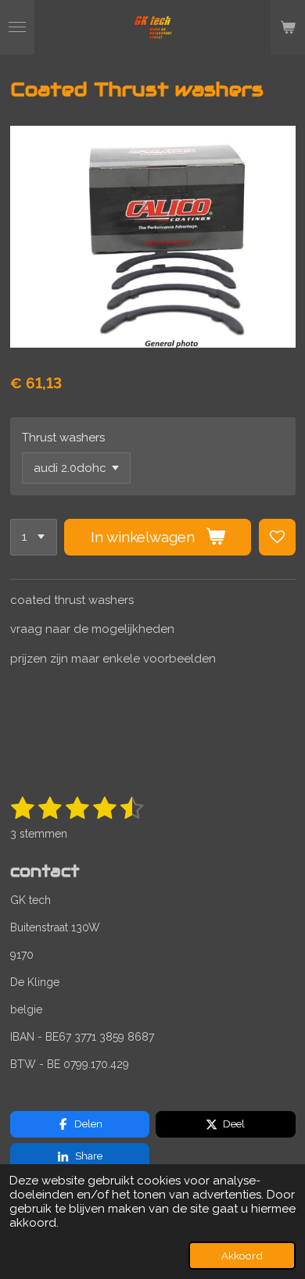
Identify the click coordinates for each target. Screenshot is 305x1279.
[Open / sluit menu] (17, 27)
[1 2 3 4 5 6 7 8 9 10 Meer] (33, 537)
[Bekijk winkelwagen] (288, 27)
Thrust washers (63, 438)
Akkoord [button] (242, 1255)
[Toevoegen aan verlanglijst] (277, 537)
